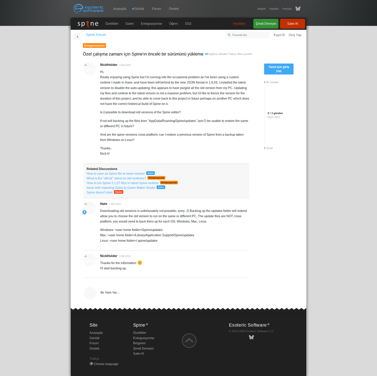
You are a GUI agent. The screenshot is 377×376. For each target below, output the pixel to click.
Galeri (129, 23)
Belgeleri (139, 343)
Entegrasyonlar (151, 23)
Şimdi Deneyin (266, 23)
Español (274, 8)
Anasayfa (119, 8)
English (262, 8)
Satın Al (292, 23)
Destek (174, 8)
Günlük (95, 338)
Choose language (105, 364)
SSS (188, 23)
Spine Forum (96, 35)
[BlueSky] (296, 9)
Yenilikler (239, 23)
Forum (156, 8)
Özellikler (111, 23)
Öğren (173, 23)
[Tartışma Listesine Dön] (77, 36)
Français (287, 8)
